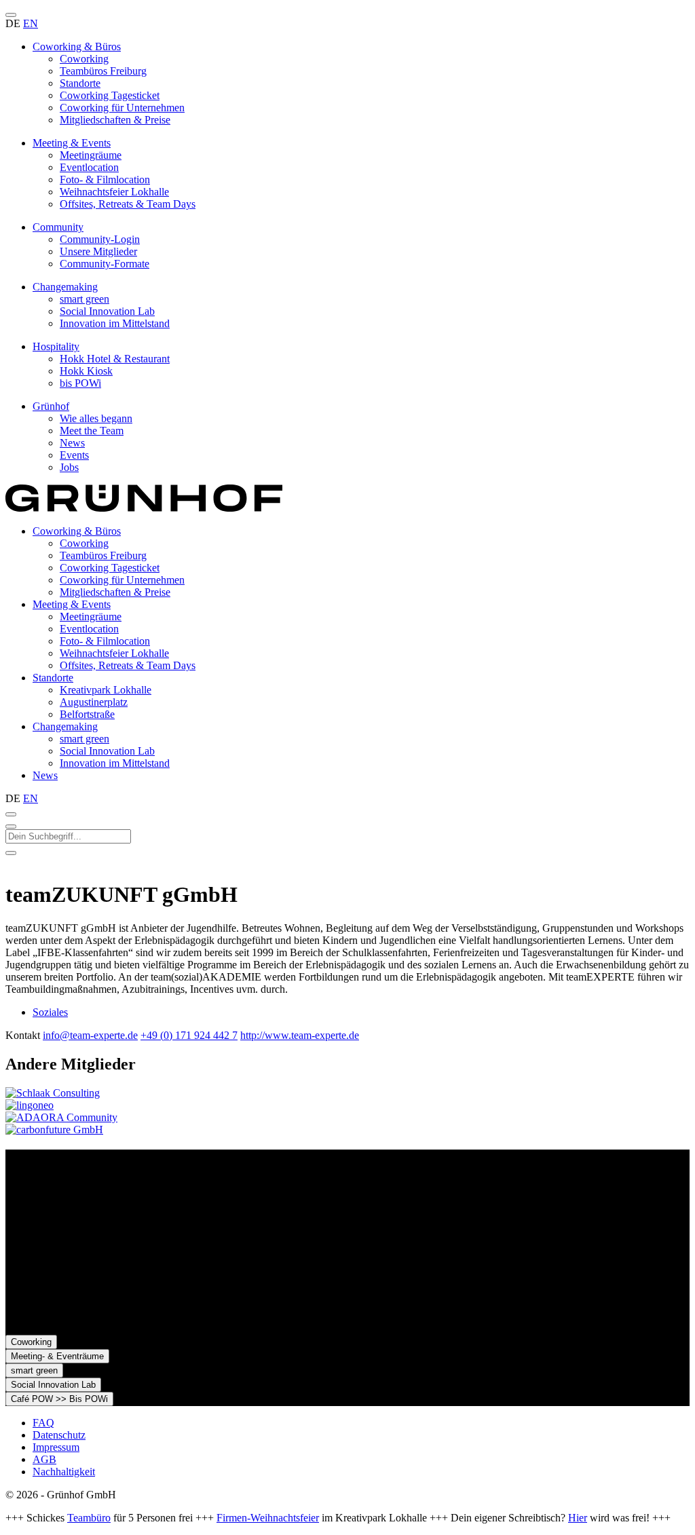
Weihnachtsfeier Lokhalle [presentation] (114, 653)
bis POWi (80, 383)
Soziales (50, 1012)
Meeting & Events (72, 143)
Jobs (69, 467)
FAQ (43, 1422)
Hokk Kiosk (86, 371)
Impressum (56, 1447)
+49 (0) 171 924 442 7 (189, 1035)
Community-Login (100, 239)
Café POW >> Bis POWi (59, 1399)
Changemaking (65, 286)
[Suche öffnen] (10, 814)
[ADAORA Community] (61, 1117)
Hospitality (56, 346)
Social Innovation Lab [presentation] (107, 751)
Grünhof (51, 406)
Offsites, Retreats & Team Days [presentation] (127, 665)
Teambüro (89, 1517)
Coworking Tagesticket (109, 95)
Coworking (84, 58)
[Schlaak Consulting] (52, 1093)
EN (30, 23)
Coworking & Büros (77, 46)
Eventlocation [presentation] (89, 628)
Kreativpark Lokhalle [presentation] (105, 690)
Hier (577, 1517)
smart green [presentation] (84, 738)
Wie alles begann (96, 418)
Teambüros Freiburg (103, 71)
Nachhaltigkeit (64, 1471)
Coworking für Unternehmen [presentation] (122, 580)
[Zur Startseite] (143, 508)
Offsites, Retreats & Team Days (127, 204)
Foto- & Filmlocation (105, 179)
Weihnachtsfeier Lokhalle (114, 191)
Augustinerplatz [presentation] (94, 702)
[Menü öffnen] (10, 15)
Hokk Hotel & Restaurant (115, 358)
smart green (84, 299)
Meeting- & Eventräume (57, 1356)
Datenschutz (59, 1435)
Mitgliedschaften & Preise (115, 120)
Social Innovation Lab (107, 311)
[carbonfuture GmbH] (54, 1129)
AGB (44, 1459)
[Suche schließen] (10, 827)
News (72, 443)
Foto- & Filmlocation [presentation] (105, 641)
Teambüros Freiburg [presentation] (103, 555)
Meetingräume (90, 155)
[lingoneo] (29, 1105)
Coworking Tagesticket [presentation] (109, 567)
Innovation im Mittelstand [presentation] (115, 763)
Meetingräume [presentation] (90, 616)
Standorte (80, 83)
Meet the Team (92, 430)
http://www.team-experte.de (299, 1035)
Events (74, 455)
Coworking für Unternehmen (122, 107)
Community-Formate (104, 263)
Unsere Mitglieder (98, 251)
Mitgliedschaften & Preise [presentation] (115, 592)
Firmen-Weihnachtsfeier (268, 1517)
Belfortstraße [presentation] (87, 714)
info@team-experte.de (90, 1035)
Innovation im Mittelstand (115, 323)
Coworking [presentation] (84, 543)
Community (58, 227)
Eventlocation (89, 167)
